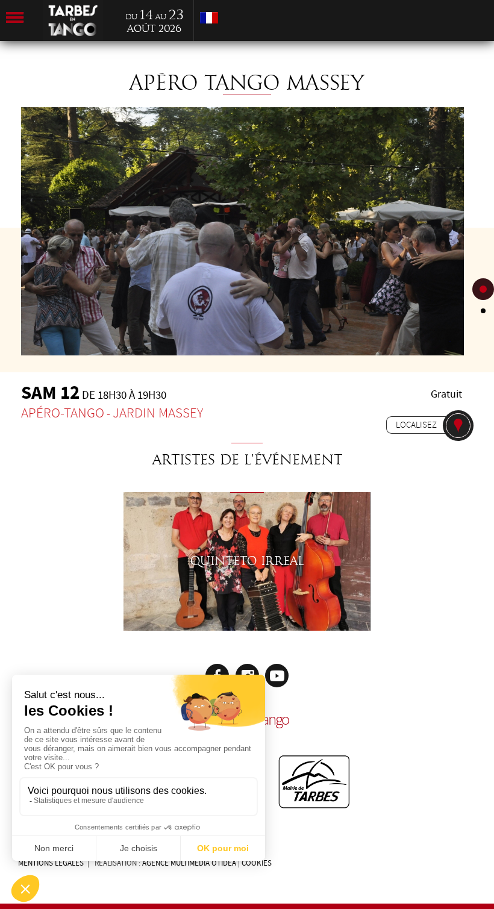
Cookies (257, 863)
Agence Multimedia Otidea (189, 863)
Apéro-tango (62, 413)
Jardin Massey (158, 413)
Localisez (416, 425)
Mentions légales (51, 863)
